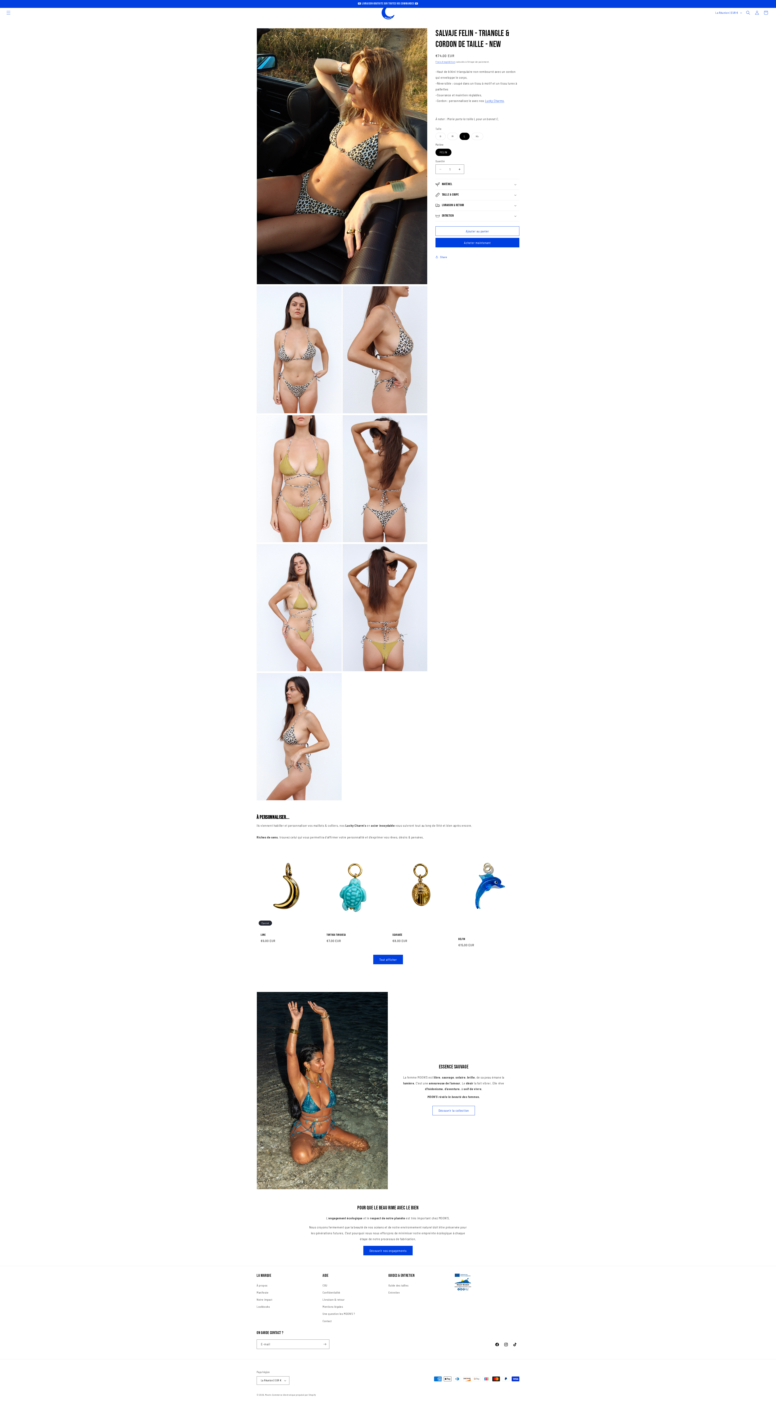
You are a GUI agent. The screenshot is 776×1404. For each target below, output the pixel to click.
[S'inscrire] (324, 1344)
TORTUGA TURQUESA (336, 935)
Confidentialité (331, 1292)
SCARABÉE (397, 935)
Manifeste (262, 1292)
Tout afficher (388, 959)
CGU (325, 1285)
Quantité (440, 161)
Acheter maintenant (477, 243)
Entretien (394, 1292)
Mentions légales (333, 1306)
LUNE (263, 935)
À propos (262, 1285)
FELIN (443, 152)
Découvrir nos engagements (388, 1250)
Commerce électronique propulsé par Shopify (294, 1394)
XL (479, 137)
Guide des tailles (398, 1285)
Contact (327, 1321)
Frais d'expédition (445, 61)
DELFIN (461, 939)
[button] (8, 12)
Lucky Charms (494, 101)
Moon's (268, 1394)
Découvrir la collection (454, 1110)
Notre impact (264, 1299)
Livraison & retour (334, 1299)
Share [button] (443, 257)
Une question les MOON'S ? (339, 1313)
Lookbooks (263, 1306)
